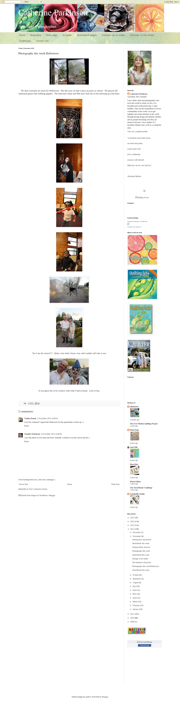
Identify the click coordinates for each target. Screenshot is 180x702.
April (135, 598)
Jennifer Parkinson (32, 434)
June (135, 590)
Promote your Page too (134, 227)
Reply (26, 426)
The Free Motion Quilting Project (144, 424)
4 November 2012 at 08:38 (51, 434)
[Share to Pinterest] (38, 403)
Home (22, 35)
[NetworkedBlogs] (144, 642)
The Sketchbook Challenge (141, 488)
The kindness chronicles (141, 562)
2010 (132, 618)
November (137, 536)
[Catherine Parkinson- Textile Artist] (128, 224)
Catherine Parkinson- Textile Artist (137, 221)
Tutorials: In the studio (142, 35)
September (137, 579)
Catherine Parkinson (53, 12)
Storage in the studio (140, 559)
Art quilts (67, 35)
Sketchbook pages (87, 35)
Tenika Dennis (30, 418)
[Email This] (29, 403)
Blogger (105, 697)
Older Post (115, 484)
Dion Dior (134, 464)
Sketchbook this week (140, 543)
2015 (132, 518)
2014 (132, 521)
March (135, 602)
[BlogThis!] (31, 403)
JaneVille (134, 447)
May (135, 594)
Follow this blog (144, 645)
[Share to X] (34, 403)
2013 (132, 525)
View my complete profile (137, 131)
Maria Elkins (135, 482)
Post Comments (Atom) (38, 489)
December (137, 532)
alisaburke (134, 407)
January (136, 609)
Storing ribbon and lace (141, 547)
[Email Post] (24, 403)
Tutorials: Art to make (113, 35)
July (134, 586)
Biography (35, 35)
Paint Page (134, 430)
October (136, 575)
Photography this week (141, 551)
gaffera (88, 697)
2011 (132, 614)
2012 (132, 529)
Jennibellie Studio (137, 494)
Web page (51, 35)
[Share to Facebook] (36, 403)
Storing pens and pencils (141, 540)
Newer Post (23, 484)
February (136, 605)
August (136, 582)
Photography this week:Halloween (145, 566)
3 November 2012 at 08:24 (47, 418)
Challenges (25, 41)
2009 (132, 622)
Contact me (42, 41)
